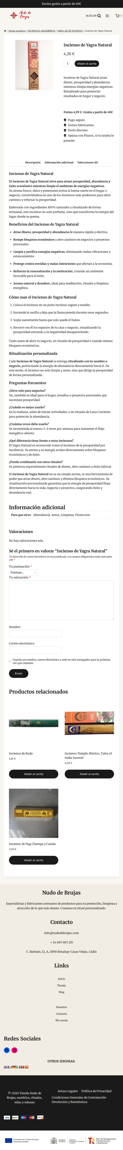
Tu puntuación (20, 566)
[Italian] (18, 1067)
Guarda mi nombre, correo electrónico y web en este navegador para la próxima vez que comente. (61, 661)
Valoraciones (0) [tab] (87, 162)
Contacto (61, 1013)
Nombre (14, 627)
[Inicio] (5, 30)
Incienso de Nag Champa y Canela (32, 844)
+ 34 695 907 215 (61, 942)
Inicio (61, 978)
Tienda (61, 985)
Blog (61, 992)
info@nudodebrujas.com (61, 933)
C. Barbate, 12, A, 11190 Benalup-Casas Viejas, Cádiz (61, 952)
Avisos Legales (68, 1091)
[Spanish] (27, 1067)
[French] (10, 1067)
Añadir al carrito (87, 63)
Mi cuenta (61, 1020)
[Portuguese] (22, 1067)
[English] (6, 1067)
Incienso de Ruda (21, 753)
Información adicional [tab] (59, 162)
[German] (14, 1067)
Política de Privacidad (96, 1091)
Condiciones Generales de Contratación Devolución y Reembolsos (79, 1100)
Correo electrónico (21, 643)
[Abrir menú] (109, 16)
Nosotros (61, 1007)
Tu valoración (20, 577)
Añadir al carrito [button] (33, 774)
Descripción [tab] (33, 162)
